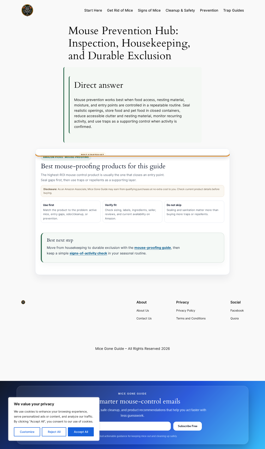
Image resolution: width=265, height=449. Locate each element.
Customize (27, 431)
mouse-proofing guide (152, 248)
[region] (53, 419)
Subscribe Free (187, 425)
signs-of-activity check (88, 253)
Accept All (81, 431)
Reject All (54, 431)
